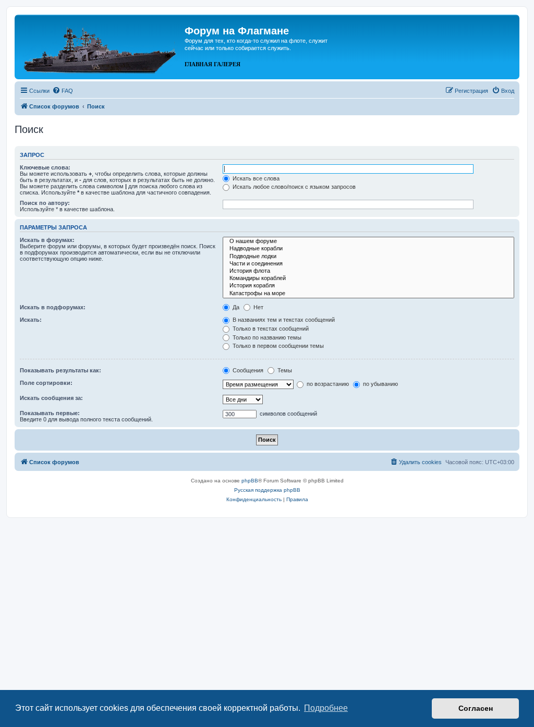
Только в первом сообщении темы (277, 346)
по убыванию (379, 384)
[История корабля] (368, 285)
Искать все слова (255, 178)
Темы (284, 370)
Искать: (31, 320)
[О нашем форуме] (368, 241)
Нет (257, 307)
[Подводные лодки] (368, 256)
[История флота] (368, 271)
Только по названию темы (266, 337)
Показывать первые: (50, 413)
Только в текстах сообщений (270, 328)
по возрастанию (327, 384)
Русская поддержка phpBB (267, 490)
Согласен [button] (475, 708)
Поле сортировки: (46, 383)
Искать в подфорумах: (53, 307)
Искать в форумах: (47, 240)
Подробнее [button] (326, 708)
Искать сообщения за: (51, 398)
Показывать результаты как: (60, 370)
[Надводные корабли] (368, 248)
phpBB (249, 480)
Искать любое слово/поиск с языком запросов (293, 187)
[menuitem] (62, 90)
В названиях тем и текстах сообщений (283, 320)
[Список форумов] (101, 46)
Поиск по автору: (45, 203)
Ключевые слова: (45, 167)
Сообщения (247, 370)
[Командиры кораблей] (368, 278)
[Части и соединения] (368, 264)
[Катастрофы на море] (368, 293)
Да (235, 307)
